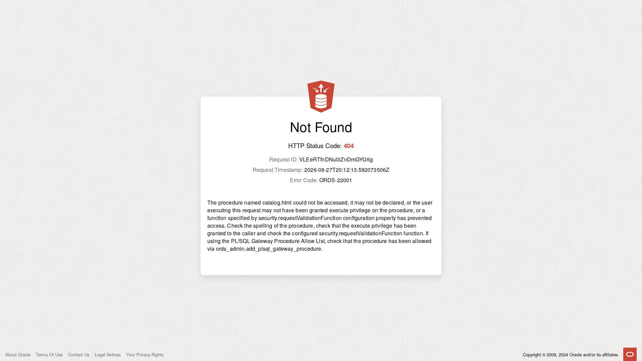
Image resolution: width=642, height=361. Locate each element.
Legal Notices (108, 354)
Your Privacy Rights (145, 354)
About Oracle (17, 354)
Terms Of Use (49, 354)
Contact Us (78, 354)
